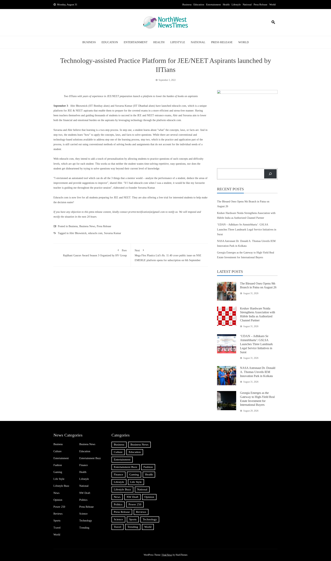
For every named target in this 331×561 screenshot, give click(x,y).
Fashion (57, 465)
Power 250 (59, 506)
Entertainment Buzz (90, 458)
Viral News (167, 555)
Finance (83, 465)
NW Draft (84, 493)
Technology (85, 520)
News (56, 493)
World (272, 4)
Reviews (57, 513)
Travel (57, 527)
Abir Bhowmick (78, 233)
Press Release (260, 4)
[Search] (270, 173)
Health (226, 4)
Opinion (57, 499)
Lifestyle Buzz (61, 485)
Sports (56, 520)
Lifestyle (236, 4)
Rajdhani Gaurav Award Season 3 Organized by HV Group (95, 253)
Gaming (57, 472)
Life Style (58, 479)
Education (198, 4)
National (247, 4)
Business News (87, 226)
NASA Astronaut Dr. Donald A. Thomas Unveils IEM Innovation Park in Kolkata (257, 372)
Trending (84, 527)
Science (83, 513)
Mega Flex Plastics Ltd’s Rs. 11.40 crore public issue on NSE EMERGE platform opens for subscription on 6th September (168, 255)
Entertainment (213, 4)
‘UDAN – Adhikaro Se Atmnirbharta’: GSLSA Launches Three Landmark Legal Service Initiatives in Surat (246, 229)
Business (187, 4)
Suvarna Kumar (112, 233)
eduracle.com (66, 158)
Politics (83, 499)
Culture (57, 451)
